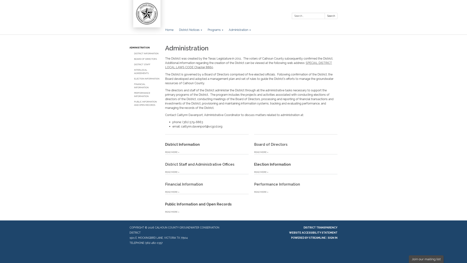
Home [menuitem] (169, 30)
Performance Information (142, 95)
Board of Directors (145, 59)
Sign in (332, 237)
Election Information (146, 78)
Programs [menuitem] (214, 30)
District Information (146, 53)
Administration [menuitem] (238, 30)
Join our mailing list (426, 259)
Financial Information (141, 86)
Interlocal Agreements (141, 72)
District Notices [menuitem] (189, 30)
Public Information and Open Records (145, 103)
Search (331, 15)
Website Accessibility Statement (313, 232)
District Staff (142, 64)
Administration (140, 47)
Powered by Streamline (308, 237)
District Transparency (320, 227)
